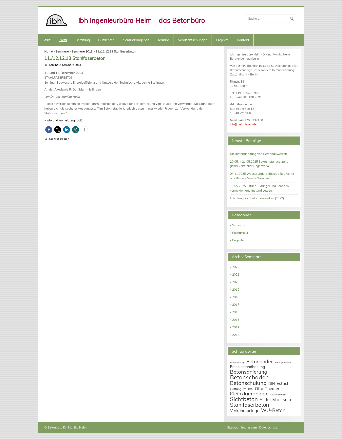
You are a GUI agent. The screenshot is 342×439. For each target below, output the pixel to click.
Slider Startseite (276, 399)
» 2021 (234, 274)
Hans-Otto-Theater (261, 388)
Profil (63, 40)
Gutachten (106, 40)
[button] (48, 129)
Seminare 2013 (82, 51)
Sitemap (232, 427)
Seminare (62, 51)
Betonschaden (249, 377)
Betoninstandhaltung (247, 367)
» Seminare (237, 225)
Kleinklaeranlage (249, 393)
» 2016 (234, 312)
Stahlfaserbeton (59, 138)
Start (46, 40)
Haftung (235, 389)
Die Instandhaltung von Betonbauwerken (258, 154)
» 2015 (234, 320)
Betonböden (260, 361)
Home (48, 51)
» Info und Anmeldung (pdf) (63, 120)
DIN (271, 383)
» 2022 (234, 267)
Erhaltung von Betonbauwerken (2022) (257, 198)
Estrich (283, 383)
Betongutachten (283, 362)
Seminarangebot (136, 40)
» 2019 (234, 289)
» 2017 (234, 304)
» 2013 (234, 335)
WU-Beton (273, 410)
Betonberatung (237, 362)
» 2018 (234, 297)
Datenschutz (268, 427)
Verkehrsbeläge (244, 410)
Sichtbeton (244, 399)
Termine (163, 40)
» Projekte (237, 240)
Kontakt (243, 40)
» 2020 (234, 282)
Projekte (222, 40)
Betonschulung (248, 383)
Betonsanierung (248, 371)
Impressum (249, 427)
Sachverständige (278, 394)
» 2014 (234, 327)
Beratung (82, 40)
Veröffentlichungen (192, 40)
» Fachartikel (239, 233)
